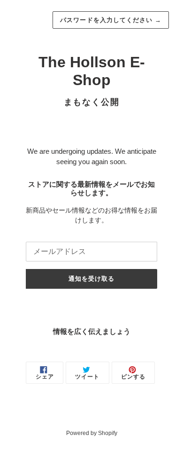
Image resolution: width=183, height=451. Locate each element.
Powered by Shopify (91, 433)
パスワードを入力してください (110, 20)
